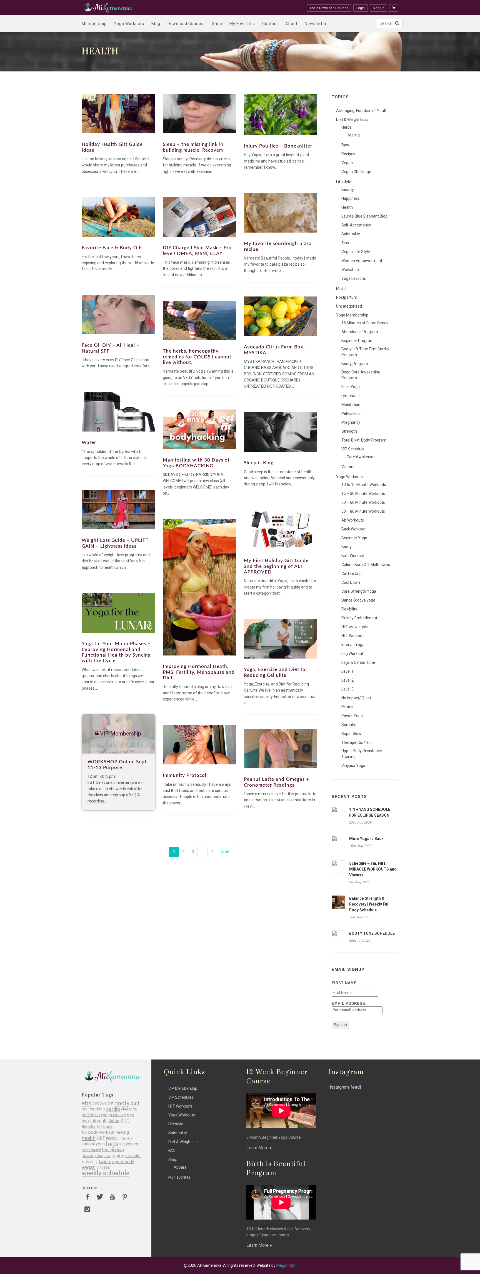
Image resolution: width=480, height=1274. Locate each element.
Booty (346, 547)
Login (360, 8)
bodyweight (102, 1103)
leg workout (130, 1144)
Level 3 (347, 689)
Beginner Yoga (354, 538)
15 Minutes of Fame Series (364, 323)
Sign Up (378, 8)
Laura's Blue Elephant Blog (364, 216)
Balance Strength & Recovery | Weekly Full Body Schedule (369, 904)
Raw (345, 145)
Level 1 (347, 671)
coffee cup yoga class (102, 1115)
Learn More (258, 1147)
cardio (113, 1109)
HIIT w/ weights (354, 627)
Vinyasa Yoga (353, 765)
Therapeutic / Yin (356, 742)
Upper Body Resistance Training (361, 754)
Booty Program (354, 363)
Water (89, 442)
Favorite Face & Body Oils (112, 247)
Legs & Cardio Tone (358, 662)
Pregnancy (350, 422)
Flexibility (349, 609)
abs (86, 1103)
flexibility (89, 1127)
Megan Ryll (286, 1265)
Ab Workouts (352, 520)
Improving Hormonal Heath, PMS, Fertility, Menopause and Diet (199, 672)
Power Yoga (352, 716)
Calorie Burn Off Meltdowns (365, 564)
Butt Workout (352, 556)
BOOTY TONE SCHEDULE (372, 933)
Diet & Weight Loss (352, 119)
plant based (91, 1150)
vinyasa (103, 1167)
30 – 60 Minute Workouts (363, 502)
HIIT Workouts (353, 636)
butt (135, 1103)
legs (112, 1144)
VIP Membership (182, 1088)
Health (347, 207)
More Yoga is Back (366, 838)
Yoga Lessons (353, 278)
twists (105, 1161)
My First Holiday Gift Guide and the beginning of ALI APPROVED (276, 566)
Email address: (349, 1003)
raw (107, 1156)
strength (133, 1155)
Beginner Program (357, 340)
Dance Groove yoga (358, 600)
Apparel (181, 1167)
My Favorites (242, 23)
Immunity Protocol (184, 775)
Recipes (348, 154)
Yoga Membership (352, 315)
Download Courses (186, 23)
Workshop (350, 269)
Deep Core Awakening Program (360, 375)
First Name (344, 983)
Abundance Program (359, 332)
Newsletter (316, 23)
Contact (270, 23)
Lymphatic (350, 395)
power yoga (92, 1155)
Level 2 (347, 680)
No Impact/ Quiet (356, 698)
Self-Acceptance (356, 225)
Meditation (350, 404)
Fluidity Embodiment (359, 618)
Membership (94, 23)
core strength (95, 1120)
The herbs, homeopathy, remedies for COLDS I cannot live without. (197, 357)
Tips (345, 243)
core (129, 1115)
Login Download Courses (329, 8)
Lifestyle (374, 52)
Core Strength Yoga (358, 591)
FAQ (172, 1150)
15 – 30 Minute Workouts (363, 493)
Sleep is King (259, 462)
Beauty (347, 189)
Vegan (347, 163)
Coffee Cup (351, 573)
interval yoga (93, 1144)
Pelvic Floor (351, 413)
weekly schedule (105, 1173)
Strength (349, 431)
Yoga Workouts (129, 23)
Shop (217, 23)
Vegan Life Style (355, 252)
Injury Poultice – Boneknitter (278, 146)
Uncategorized (349, 306)
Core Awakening (361, 457)
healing (122, 1132)
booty (121, 1103)
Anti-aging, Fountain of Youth (362, 110)
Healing (353, 135)
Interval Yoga (352, 644)
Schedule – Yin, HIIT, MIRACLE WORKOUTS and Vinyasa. (373, 869)
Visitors (347, 467)
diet (124, 1120)
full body (104, 1126)
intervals (125, 1138)
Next (224, 851)
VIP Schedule (352, 449)
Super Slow (351, 733)
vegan (89, 1167)
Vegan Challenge (356, 171)
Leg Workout (352, 653)
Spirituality (350, 234)
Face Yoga (350, 387)
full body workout (98, 1132)
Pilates (347, 707)
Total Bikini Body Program (363, 440)
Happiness (350, 198)
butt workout (93, 1109)
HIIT (101, 1138)
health (89, 1138)
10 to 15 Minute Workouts (363, 484)
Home (355, 52)
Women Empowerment (361, 260)
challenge (129, 1109)
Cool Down (350, 582)
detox (114, 1120)
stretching (90, 1161)
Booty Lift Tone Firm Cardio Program (365, 352)
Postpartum (346, 297)
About (291, 23)
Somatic (348, 724)
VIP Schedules (180, 1097)
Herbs (346, 127)
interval (112, 1138)
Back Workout (353, 529)
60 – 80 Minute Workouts (363, 511)
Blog (155, 23)
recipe (117, 1155)
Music (341, 288)
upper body (123, 1161)
